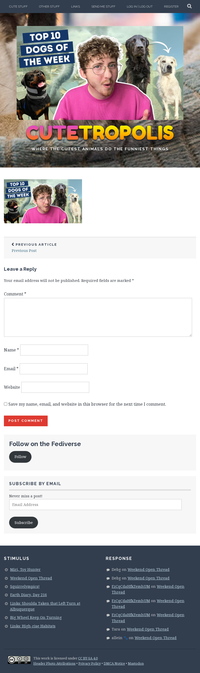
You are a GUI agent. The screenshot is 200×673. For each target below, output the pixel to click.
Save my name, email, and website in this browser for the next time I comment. (87, 404)
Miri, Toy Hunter (25, 569)
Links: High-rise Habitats (32, 625)
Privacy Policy (89, 663)
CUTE (100, 133)
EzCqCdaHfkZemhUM (131, 586)
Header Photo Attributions (54, 663)
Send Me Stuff (103, 6)
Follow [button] (20, 456)
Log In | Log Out (140, 6)
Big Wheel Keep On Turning (36, 617)
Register (171, 6)
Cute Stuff (18, 6)
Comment (15, 294)
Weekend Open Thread (31, 578)
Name (11, 350)
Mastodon (136, 663)
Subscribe (24, 522)
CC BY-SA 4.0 (88, 658)
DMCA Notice (114, 663)
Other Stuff (49, 6)
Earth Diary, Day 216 (28, 594)
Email (11, 369)
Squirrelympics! (25, 586)
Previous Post (34, 248)
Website (12, 387)
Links (75, 6)
